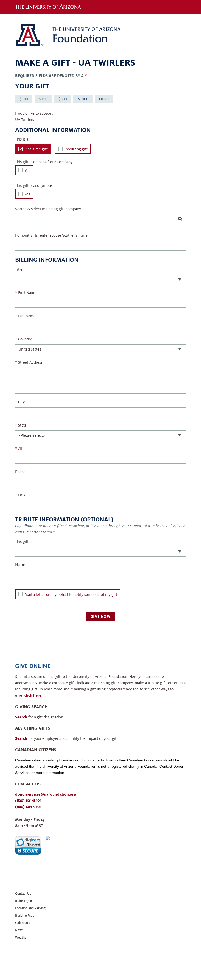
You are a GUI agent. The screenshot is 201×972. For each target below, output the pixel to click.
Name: (20, 565)
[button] (28, 845)
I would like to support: (34, 113)
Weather (21, 937)
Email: (23, 495)
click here (32, 695)
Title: (19, 269)
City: (22, 402)
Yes (27, 170)
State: (23, 425)
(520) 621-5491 (28, 801)
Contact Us (23, 893)
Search (21, 717)
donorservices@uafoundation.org (45, 794)
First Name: (27, 292)
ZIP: (21, 448)
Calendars (22, 923)
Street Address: (30, 362)
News (19, 930)
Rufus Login (23, 901)
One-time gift (36, 149)
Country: (25, 339)
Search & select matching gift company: (48, 209)
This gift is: (24, 541)
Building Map (24, 915)
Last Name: (27, 316)
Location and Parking (30, 908)
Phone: (21, 472)
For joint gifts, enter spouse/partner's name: (52, 235)
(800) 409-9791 (28, 807)
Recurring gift (76, 149)
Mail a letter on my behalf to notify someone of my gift (71, 594)
